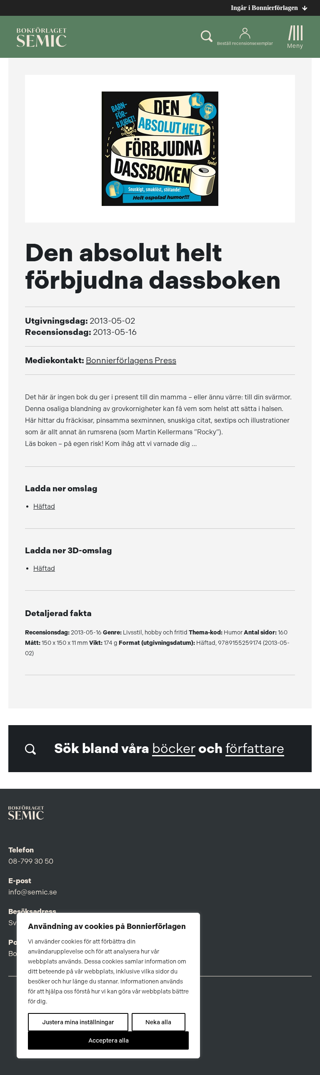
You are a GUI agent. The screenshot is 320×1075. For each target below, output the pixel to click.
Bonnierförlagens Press (131, 360)
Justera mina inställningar (78, 1022)
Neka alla (158, 1022)
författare (254, 748)
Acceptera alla (108, 1040)
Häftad (44, 506)
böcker (173, 748)
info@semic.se (32, 892)
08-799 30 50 (30, 861)
